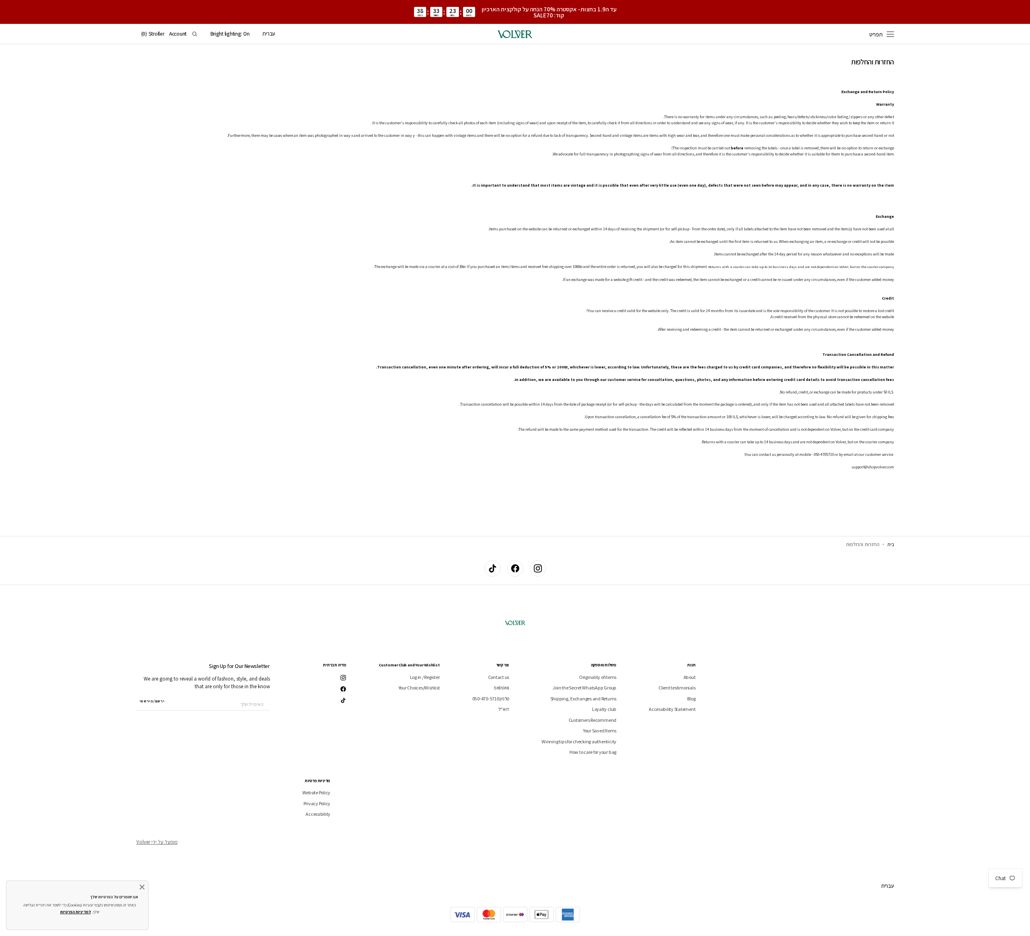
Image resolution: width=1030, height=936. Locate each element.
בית (890, 544)
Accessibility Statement (672, 709)
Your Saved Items (599, 731)
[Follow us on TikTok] (492, 568)
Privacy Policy (317, 803)
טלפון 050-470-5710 (491, 699)
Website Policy (316, 793)
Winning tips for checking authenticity (579, 741)
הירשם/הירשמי (152, 701)
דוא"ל (503, 709)
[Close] (142, 887)
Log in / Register (425, 677)
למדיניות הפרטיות (75, 912)
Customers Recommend (592, 720)
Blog (691, 699)
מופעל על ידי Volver (157, 841)
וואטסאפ (501, 688)
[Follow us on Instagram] (538, 568)
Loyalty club (604, 709)
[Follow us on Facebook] (515, 568)
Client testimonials (676, 688)
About (690, 677)
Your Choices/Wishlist (419, 688)
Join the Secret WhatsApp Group (584, 688)
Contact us (499, 677)
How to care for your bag (592, 752)
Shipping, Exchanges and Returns (583, 699)
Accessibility (318, 814)
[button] (268, 34)
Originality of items (597, 677)
